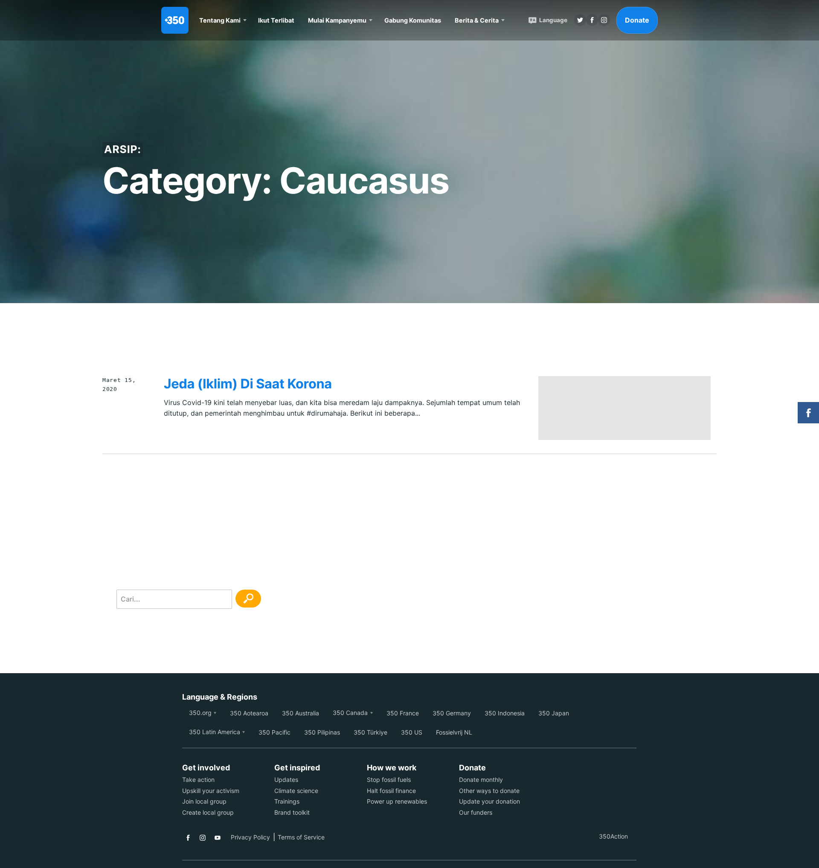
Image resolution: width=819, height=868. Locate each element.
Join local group (204, 801)
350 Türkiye (370, 732)
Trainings (286, 801)
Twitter (580, 20)
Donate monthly (481, 779)
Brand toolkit (292, 812)
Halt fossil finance (391, 790)
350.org (200, 712)
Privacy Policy (250, 837)
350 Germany (452, 713)
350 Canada (350, 712)
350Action (613, 836)
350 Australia (300, 713)
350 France (402, 713)
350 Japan (553, 713)
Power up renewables (397, 801)
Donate (637, 20)
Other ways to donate (489, 790)
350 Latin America (214, 731)
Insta (604, 20)
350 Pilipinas (322, 732)
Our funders (475, 812)
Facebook (188, 838)
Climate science (296, 790)
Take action (198, 779)
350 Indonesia (505, 713)
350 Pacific (274, 732)
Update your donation (489, 801)
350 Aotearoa (249, 713)
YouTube (218, 838)
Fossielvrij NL (454, 732)
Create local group (208, 812)
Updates (286, 779)
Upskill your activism (210, 790)
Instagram (203, 838)
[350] (175, 20)
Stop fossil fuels (389, 779)
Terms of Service (301, 837)
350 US (411, 732)
